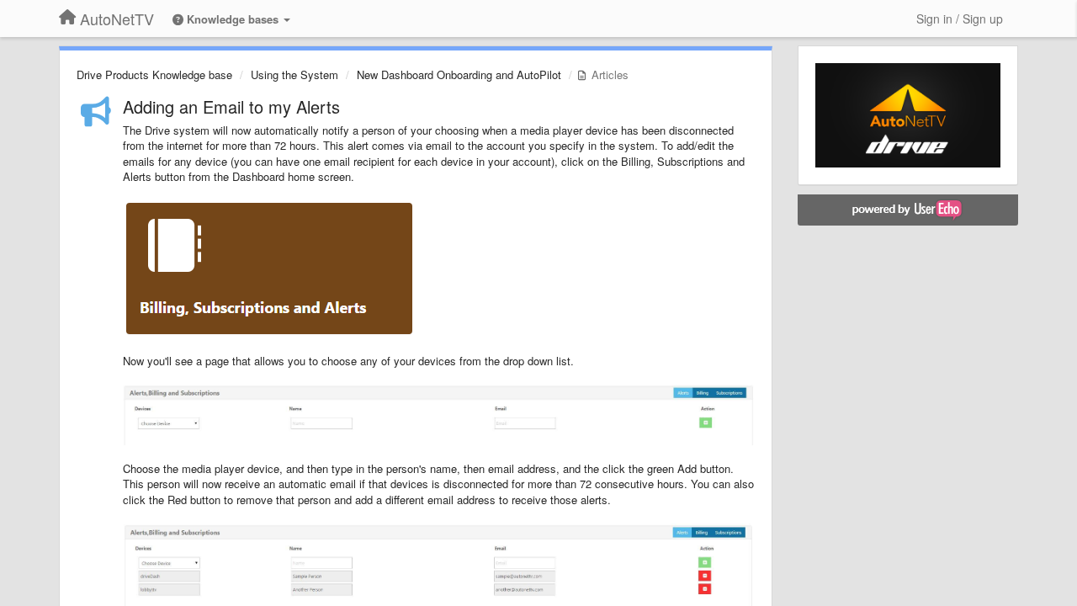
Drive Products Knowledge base (154, 74)
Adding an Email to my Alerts (231, 106)
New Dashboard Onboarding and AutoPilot (459, 74)
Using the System (294, 74)
